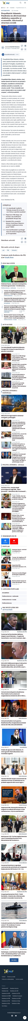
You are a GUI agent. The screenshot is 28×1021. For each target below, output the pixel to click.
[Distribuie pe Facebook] (25, 45)
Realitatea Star (5, 991)
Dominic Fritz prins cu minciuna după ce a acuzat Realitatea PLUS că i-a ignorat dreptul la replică (19, 447)
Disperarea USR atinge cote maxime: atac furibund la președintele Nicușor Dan (14, 216)
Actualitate (12, 7)
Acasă (4, 7)
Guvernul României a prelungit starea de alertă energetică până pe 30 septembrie (15, 231)
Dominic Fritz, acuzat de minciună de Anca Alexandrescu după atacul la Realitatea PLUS (19, 437)
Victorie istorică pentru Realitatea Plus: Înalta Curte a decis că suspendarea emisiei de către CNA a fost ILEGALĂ (13, 695)
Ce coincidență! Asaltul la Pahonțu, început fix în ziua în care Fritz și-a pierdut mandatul (15, 210)
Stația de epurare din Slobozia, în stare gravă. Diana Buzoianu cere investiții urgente (12, 752)
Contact (3, 976)
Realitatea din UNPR (16, 998)
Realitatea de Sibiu (6, 1003)
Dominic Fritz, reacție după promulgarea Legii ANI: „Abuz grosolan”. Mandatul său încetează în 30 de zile (14, 490)
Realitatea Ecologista (17, 996)
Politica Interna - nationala (8, 288)
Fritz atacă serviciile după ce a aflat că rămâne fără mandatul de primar (19, 385)
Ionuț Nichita (23, 747)
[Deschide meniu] (25, 3)
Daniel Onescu (15, 47)
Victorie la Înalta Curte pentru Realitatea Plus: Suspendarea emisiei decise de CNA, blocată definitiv (13, 723)
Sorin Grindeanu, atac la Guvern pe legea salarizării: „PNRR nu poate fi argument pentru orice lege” (19, 528)
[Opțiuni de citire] (24, 1017)
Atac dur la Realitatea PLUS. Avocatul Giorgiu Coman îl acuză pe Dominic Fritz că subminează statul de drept (18, 426)
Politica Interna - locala (10, 319)
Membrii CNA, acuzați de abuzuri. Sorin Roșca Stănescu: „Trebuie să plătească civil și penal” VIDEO (15, 224)
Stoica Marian (23, 862)
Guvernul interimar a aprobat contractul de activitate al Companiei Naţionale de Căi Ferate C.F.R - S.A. (14, 867)
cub (3, 250)
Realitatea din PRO (16, 993)
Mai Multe (14, 960)
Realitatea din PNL (22, 631)
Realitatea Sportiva (14, 988)
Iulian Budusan (23, 689)
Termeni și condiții (11, 976)
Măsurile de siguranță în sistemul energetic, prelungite (12, 416)
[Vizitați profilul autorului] (2, 47)
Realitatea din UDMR (6, 996)
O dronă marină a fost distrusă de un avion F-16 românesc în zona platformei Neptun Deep (13, 925)
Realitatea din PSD (6, 1001)
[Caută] (20, 3)
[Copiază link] (22, 45)
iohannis (14, 250)
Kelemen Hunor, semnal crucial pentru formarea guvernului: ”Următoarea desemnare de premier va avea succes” (14, 286)
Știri (7, 7)
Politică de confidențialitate (8, 979)
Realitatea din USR (14, 991)
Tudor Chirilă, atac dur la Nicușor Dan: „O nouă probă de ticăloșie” (19, 497)
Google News (9, 257)
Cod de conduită (19, 979)
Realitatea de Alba (16, 1003)
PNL (8, 250)
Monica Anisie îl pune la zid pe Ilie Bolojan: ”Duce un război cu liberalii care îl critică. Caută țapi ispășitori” (14, 316)
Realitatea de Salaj (16, 1001)
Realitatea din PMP (6, 998)
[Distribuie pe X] (25, 49)
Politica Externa (8, 295)
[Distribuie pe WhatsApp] (22, 49)
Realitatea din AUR (6, 993)
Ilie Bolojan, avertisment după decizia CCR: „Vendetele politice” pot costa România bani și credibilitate (13, 954)
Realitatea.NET (5, 988)
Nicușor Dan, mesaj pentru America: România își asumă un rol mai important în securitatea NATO (18, 518)
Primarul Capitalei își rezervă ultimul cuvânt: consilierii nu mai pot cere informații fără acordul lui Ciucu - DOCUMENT (19, 507)
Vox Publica (4, 1006)
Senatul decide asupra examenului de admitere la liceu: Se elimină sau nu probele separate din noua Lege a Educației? (13, 781)
